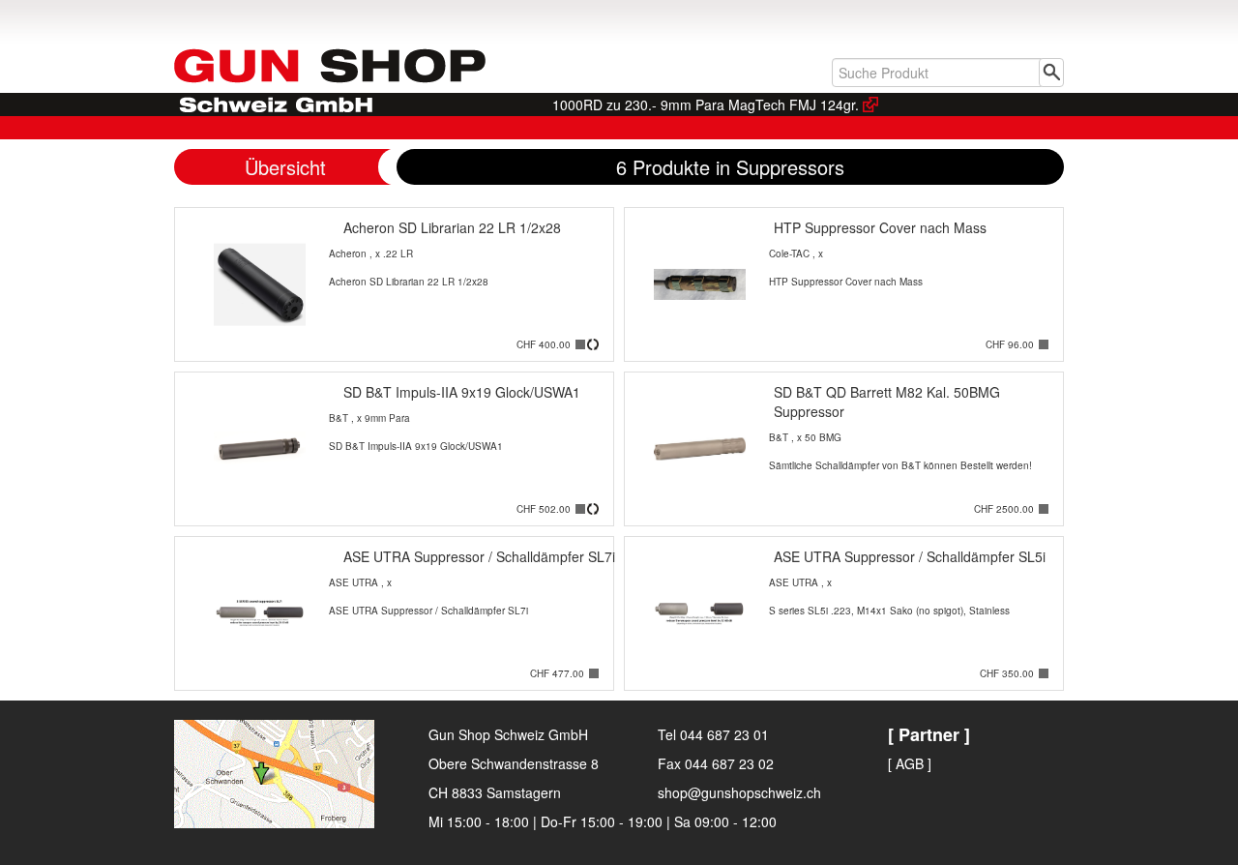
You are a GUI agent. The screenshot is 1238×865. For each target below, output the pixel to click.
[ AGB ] (909, 763)
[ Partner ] (929, 734)
